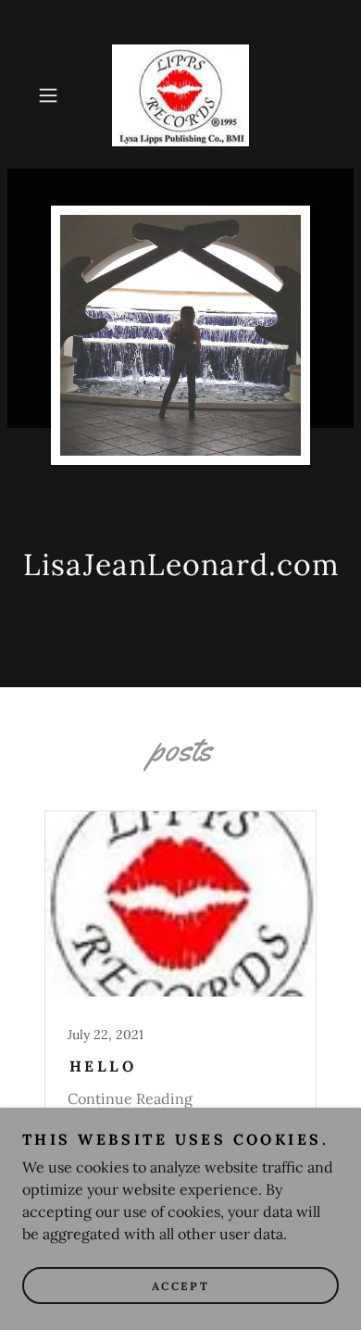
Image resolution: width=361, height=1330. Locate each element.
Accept (180, 1286)
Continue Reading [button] (130, 1098)
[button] (52, 95)
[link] (180, 95)
